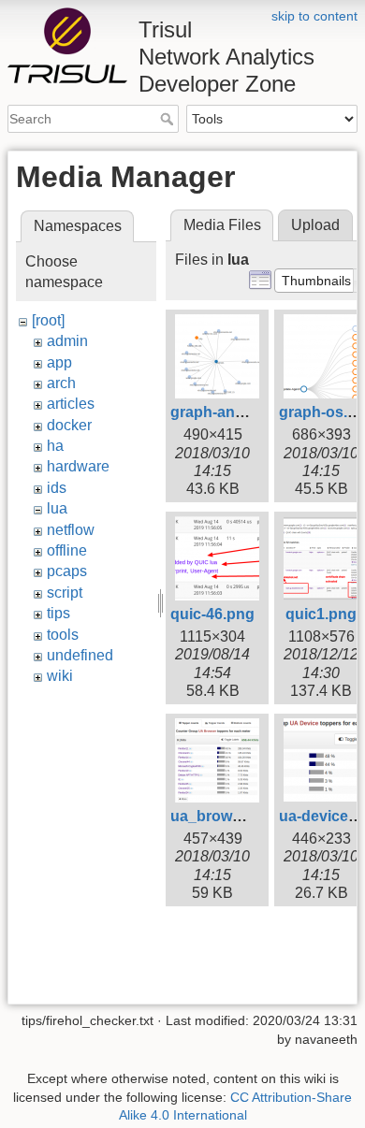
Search (169, 118)
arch (61, 383)
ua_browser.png (227, 816)
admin (67, 341)
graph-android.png (237, 412)
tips (58, 613)
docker (69, 425)
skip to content (314, 15)
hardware (78, 466)
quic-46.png (212, 614)
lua (57, 508)
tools (63, 635)
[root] (48, 320)
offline (67, 550)
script (64, 592)
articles (71, 404)
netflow (71, 530)
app (59, 362)
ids (56, 488)
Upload (315, 225)
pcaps (67, 571)
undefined (80, 655)
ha (55, 446)
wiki (60, 676)
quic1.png (321, 614)
